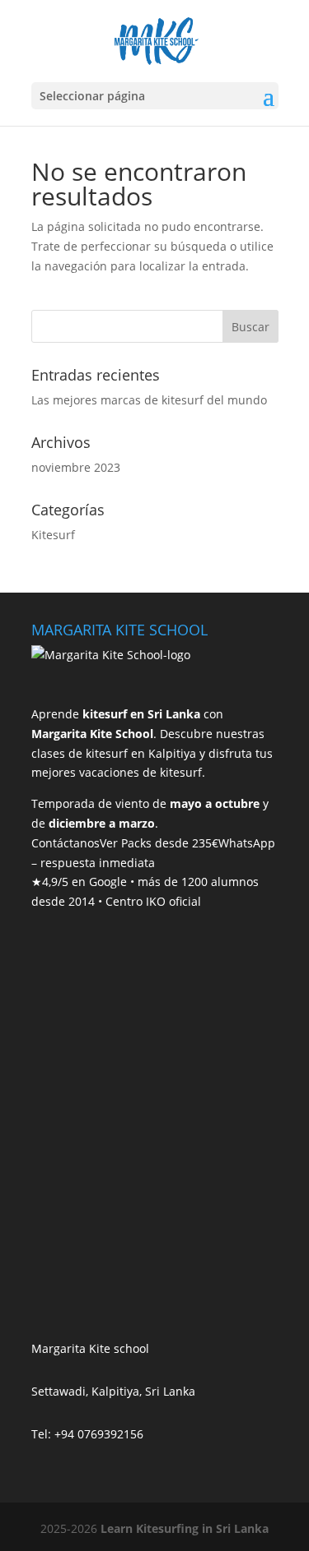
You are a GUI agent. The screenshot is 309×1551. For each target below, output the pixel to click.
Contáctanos (65, 843)
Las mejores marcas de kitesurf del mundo (149, 400)
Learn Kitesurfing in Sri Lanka (185, 1528)
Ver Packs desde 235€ (159, 843)
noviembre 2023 (75, 467)
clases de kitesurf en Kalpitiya (113, 753)
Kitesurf (53, 534)
